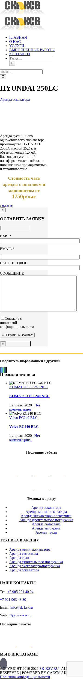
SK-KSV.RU (49, 668)
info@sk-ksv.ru (21, 607)
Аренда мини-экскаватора (29, 549)
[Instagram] (3, 664)
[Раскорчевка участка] (42, 473)
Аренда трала (19, 558)
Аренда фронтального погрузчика (36, 562)
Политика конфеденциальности (25, 677)
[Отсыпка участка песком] (57, 490)
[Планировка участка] (10, 473)
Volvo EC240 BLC (23, 418)
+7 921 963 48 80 (13, 599)
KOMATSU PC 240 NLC (28, 387)
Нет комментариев (24, 407)
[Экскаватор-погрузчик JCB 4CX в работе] (26, 473)
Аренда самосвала (23, 553)
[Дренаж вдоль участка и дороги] (42, 490)
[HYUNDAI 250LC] (16, 128)
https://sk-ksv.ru (20, 615)
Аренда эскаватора (15, 99)
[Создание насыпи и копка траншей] (58, 473)
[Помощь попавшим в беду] (73, 473)
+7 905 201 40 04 (20, 592)
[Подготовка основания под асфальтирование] (26, 490)
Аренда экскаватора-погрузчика (34, 566)
